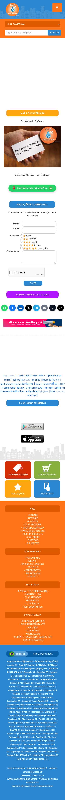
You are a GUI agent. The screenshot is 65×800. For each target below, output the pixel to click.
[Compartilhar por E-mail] (44, 308)
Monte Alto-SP (51, 708)
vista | (39, 384)
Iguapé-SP (51, 690)
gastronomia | (7, 384)
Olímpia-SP (50, 712)
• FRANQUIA (32, 627)
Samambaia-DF (32, 730)
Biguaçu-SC (42, 669)
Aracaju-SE (12, 665)
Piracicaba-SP (14, 719)
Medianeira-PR (13, 708)
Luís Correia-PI (26, 705)
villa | (54, 383)
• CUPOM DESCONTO (32, 534)
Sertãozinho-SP (14, 748)
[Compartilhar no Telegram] (36, 308)
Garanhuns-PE (26, 687)
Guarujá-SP (40, 690)
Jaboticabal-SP (13, 701)
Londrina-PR (13, 705)
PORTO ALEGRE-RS (47, 719)
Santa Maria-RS (47, 730)
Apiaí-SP (53, 661)
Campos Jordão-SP (29, 679)
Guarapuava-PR (15, 690)
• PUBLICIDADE (32, 558)
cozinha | (36, 380)
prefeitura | (38, 388)
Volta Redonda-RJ (39, 759)
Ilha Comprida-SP (32, 694)
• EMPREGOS (32, 600)
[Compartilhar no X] (28, 308)
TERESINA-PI (25, 755)
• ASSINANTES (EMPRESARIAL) (32, 591)
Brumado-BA (29, 672)
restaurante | (55, 375)
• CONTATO (32, 576)
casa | (7, 388)
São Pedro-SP (30, 744)
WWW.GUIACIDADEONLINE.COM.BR (22, 779)
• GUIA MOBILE (32, 630)
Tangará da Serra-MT (48, 752)
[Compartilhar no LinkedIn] (20, 308)
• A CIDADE (32, 515)
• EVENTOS (32, 521)
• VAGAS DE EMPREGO (32, 527)
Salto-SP (51, 726)
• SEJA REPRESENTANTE (32, 624)
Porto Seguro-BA (15, 723)
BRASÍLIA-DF (17, 672)
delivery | (21, 388)
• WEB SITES (32, 567)
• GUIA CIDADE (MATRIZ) (32, 621)
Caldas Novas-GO (22, 676)
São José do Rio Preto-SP (33, 741)
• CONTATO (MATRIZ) (32, 640)
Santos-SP (12, 734)
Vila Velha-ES (24, 759)
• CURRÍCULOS (32, 603)
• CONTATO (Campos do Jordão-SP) (32, 637)
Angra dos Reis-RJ (15, 661)
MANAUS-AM (41, 705)
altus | (43, 375)
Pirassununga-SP (30, 719)
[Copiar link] (52, 308)
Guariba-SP (29, 690)
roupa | (18, 384)
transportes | (10, 376)
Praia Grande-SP (31, 723)
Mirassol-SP (26, 708)
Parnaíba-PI (38, 715)
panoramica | (32, 375)
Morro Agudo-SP (17, 712)
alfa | (28, 388)
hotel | (46, 384)
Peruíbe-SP (50, 715)
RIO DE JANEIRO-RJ (18, 726)
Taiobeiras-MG (31, 752)
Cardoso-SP (15, 683)
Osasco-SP (14, 715)
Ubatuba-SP (38, 755)
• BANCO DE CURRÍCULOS (32, 531)
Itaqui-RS (35, 697)
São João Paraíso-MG (36, 737)
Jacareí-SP (27, 701)
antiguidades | (33, 391)
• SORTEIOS (32, 540)
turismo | (29, 384)
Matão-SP (52, 705)
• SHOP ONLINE (32, 537)
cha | (53, 391)
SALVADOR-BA (17, 730)
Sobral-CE (42, 748)
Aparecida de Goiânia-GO (36, 661)
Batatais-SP (45, 665)
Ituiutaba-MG (46, 697)
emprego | (32, 395)
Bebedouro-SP (17, 669)
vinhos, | (21, 391)
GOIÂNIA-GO (39, 687)
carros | (8, 380)
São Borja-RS (47, 734)
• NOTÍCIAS (32, 518)
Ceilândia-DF (27, 683)
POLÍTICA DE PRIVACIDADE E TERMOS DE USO (32, 786)
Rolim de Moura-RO (37, 726)
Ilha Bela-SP (17, 694)
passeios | (60, 388)
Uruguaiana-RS (51, 755)
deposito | (60, 391)
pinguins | (45, 391)
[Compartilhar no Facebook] (12, 308)
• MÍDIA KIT (32, 561)
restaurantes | (9, 391)
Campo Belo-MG (39, 676)
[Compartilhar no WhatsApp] (4, 308)
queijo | (57, 379)
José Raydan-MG (40, 701)
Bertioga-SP (30, 669)
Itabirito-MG (46, 694)
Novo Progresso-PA (35, 712)
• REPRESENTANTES (32, 607)
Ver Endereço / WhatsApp (32, 188)
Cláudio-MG (40, 683)
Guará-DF (51, 687)
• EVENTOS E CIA (32, 594)
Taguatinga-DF (17, 752)
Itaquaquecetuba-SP (21, 697)
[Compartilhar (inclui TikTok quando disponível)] (60, 308)
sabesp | (17, 380)
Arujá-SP (23, 665)
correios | (49, 388)
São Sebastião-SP (46, 744)
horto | (22, 375)
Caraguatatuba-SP (48, 679)
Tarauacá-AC (12, 755)
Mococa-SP (39, 708)
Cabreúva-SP (42, 672)
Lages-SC (54, 701)
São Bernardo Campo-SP (29, 734)
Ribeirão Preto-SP (48, 723)
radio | (13, 388)
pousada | (47, 380)
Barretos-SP (33, 665)
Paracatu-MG (26, 715)
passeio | (26, 379)
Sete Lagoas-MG (29, 748)
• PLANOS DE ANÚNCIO (32, 564)
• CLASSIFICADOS (32, 524)
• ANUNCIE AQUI (32, 573)
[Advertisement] (32, 72)
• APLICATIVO (32, 543)
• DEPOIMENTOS (32, 570)
